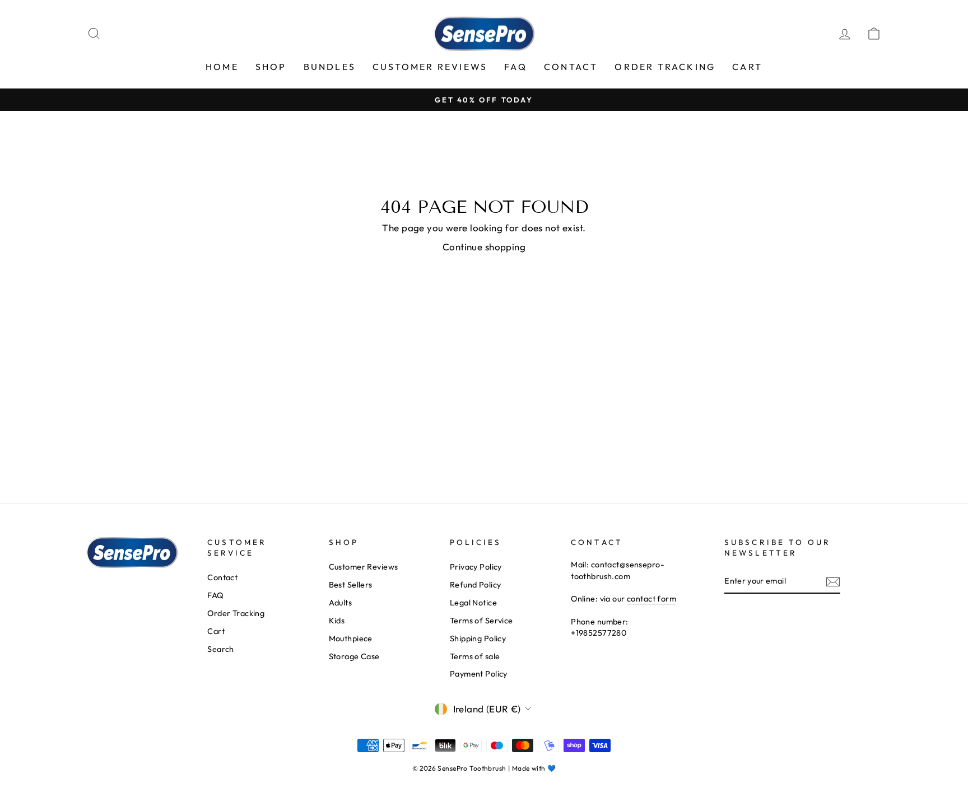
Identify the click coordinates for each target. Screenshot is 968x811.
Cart (747, 66)
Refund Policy (475, 585)
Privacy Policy (476, 567)
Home (222, 66)
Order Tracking (665, 66)
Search (220, 649)
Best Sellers (351, 585)
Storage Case (354, 656)
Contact (571, 66)
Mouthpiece (351, 638)
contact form (651, 599)
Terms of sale (475, 656)
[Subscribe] (833, 582)
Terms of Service (481, 621)
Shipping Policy (478, 638)
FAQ (515, 66)
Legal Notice (473, 603)
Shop (271, 66)
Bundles (330, 66)
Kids (337, 621)
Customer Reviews (430, 66)
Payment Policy (479, 674)
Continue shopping (484, 247)
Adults (340, 603)
